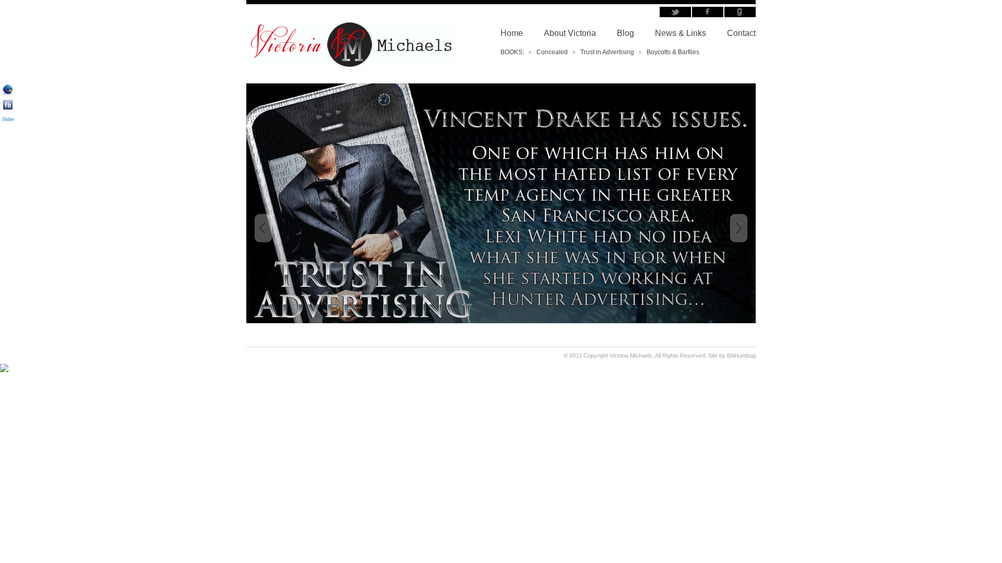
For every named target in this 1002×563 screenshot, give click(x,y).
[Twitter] (8, 92)
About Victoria (570, 33)
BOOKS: (512, 52)
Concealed (552, 52)
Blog (625, 33)
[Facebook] (8, 108)
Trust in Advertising (607, 52)
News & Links (680, 33)
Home (511, 33)
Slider (8, 119)
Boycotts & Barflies (673, 52)
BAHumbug (741, 355)
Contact (741, 33)
